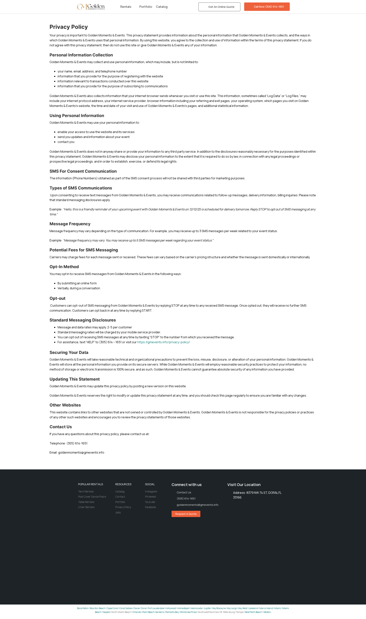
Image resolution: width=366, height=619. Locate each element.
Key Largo (232, 608)
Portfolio (145, 7)
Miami (277, 608)
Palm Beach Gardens (153, 612)
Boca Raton (83, 608)
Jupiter (207, 608)
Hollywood (170, 608)
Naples (106, 612)
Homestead (183, 608)
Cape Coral (112, 608)
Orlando (137, 612)
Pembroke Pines (188, 612)
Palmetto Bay (172, 612)
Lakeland (253, 608)
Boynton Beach (97, 608)
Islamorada (196, 608)
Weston (267, 612)
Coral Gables (125, 608)
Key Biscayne (219, 608)
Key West (242, 608)
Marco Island (266, 608)
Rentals (125, 7)
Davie (137, 608)
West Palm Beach (253, 612)
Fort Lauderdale (156, 608)
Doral (144, 608)
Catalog (162, 7)
